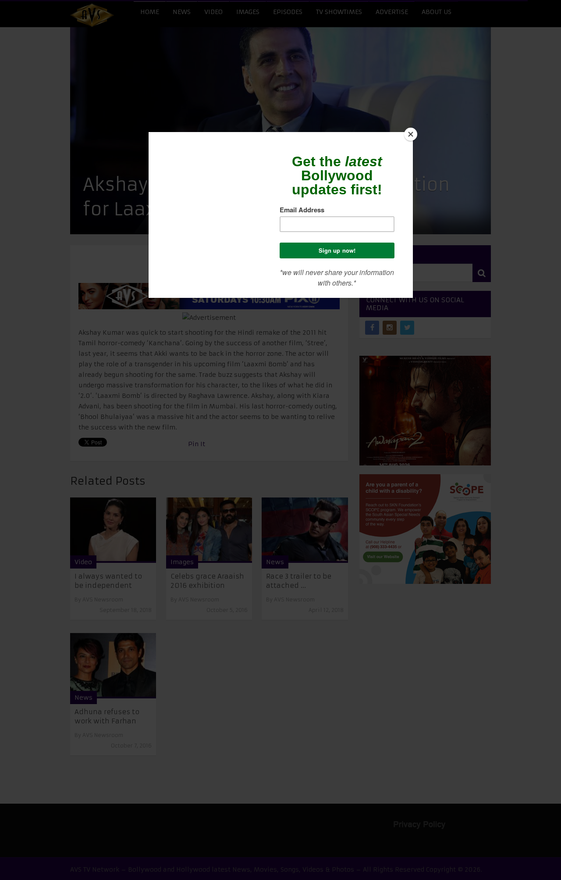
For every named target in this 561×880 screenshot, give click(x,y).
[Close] (410, 134)
